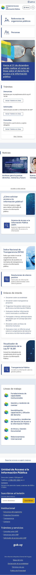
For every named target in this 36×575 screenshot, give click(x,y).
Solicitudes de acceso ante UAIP (14, 538)
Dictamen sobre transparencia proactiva (17, 302)
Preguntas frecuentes (11, 515)
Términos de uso (18, 567)
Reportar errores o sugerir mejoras (18, 460)
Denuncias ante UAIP (11, 535)
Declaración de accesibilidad (18, 563)
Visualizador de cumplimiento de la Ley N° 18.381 (12, 346)
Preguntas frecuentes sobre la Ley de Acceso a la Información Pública (18, 307)
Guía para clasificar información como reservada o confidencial (17, 312)
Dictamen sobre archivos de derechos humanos (16, 325)
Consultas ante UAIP (10, 531)
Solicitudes (7, 107)
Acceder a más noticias (18, 188)
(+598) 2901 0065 (14, 480)
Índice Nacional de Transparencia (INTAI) (13, 250)
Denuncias (7, 91)
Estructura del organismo (12, 512)
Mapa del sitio (18, 560)
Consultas (7, 120)
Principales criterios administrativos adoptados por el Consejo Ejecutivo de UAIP (19, 319)
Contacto (4, 483)
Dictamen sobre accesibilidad (16, 297)
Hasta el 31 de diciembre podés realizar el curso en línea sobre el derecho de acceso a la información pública (16, 71)
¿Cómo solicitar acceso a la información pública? (13, 199)
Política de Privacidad (18, 571)
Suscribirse (29, 501)
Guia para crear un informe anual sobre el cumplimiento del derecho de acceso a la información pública (18, 331)
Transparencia (8, 518)
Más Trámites (18, 136)
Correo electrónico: (8, 496)
